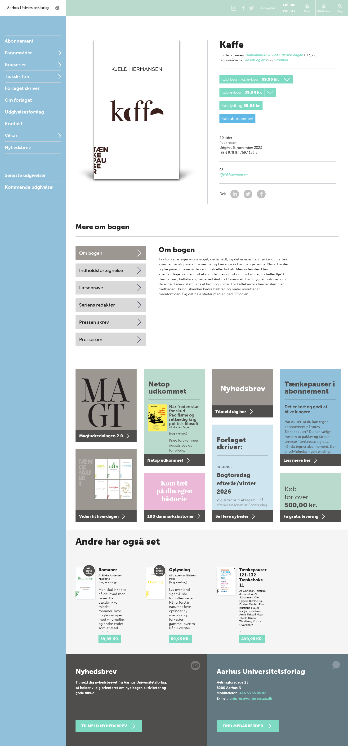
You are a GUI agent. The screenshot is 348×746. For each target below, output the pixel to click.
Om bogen (90, 253)
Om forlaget (18, 100)
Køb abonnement (237, 118)
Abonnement (19, 41)
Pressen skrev (94, 322)
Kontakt (14, 124)
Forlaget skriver (22, 88)
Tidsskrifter (17, 76)
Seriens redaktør (97, 305)
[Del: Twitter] (248, 194)
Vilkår (11, 135)
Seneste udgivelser (25, 175)
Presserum (90, 339)
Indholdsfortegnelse (101, 270)
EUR (285, 10)
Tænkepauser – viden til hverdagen (274, 55)
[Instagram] (233, 8)
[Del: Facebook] (261, 194)
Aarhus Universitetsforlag (33, 8)
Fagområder (18, 53)
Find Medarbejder (243, 726)
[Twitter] (251, 8)
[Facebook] (243, 8)
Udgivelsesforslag (24, 112)
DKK (292, 5)
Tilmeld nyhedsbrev (104, 726)
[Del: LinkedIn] (235, 194)
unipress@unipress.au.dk (250, 698)
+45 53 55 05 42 (252, 693)
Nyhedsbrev (18, 147)
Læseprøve (91, 287)
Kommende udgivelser (29, 187)
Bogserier (15, 64)
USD (292, 10)
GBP (285, 5)
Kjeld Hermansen (233, 175)
